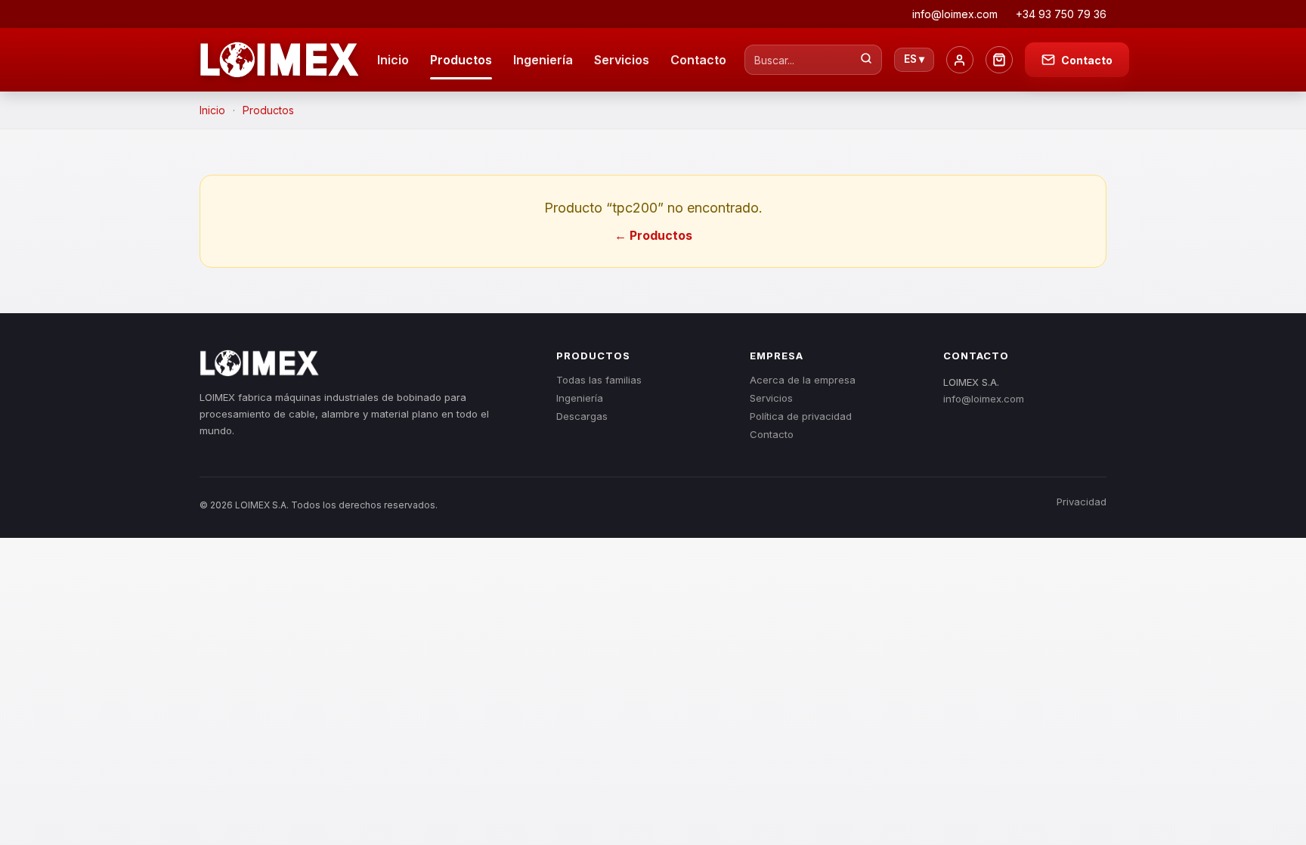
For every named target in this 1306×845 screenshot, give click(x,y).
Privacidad (1081, 502)
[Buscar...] (866, 59)
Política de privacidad (801, 416)
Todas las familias (599, 380)
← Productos (653, 235)
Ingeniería (543, 59)
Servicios (621, 59)
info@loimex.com (983, 399)
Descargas (582, 416)
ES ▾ (914, 59)
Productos (461, 59)
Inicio (393, 59)
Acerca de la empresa (803, 380)
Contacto (698, 59)
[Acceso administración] (959, 59)
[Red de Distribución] (999, 59)
